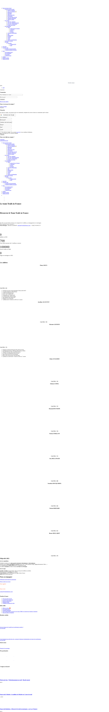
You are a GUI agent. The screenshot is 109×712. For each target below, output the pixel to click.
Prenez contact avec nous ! (5, 581)
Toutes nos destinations (12, 39)
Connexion (2, 139)
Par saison (10, 43)
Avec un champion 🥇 (12, 11)
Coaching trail (5, 47)
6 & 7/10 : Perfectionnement (13, 22)
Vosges (9, 37)
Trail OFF (10, 13)
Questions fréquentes (12, 18)
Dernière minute (6, 57)
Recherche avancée (9, 41)
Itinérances (10, 12)
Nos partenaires (8, 53)
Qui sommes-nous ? (9, 52)
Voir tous (12, 31)
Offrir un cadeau (11, 19)
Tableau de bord (6, 59)
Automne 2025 (13, 44)
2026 (11, 45)
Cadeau (4, 56)
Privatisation (10, 16)
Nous (4, 51)
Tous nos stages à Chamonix (8, 612)
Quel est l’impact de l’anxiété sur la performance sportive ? (11, 627)
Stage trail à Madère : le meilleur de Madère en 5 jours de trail (16, 694)
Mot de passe (2, 97)
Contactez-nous (8, 55)
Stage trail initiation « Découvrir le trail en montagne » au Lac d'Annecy (18, 709)
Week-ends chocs (11, 15)
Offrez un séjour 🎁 (7, 608)
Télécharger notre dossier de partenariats (8, 579)
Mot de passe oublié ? (4, 101)
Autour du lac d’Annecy (15, 28)
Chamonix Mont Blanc (12, 33)
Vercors (11, 30)
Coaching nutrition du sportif (11, 50)
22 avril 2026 (2, 628)
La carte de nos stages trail (8, 599)
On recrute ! (7, 54)
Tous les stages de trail (7, 8)
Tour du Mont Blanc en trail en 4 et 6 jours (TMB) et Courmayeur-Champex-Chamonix (20, 611)
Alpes (9, 27)
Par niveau (7, 20)
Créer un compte (3, 106)
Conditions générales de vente (8, 603)
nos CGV (18, 132)
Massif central (10, 35)
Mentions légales (6, 602)
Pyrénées (9, 36)
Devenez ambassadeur (7, 601)
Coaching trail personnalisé (10, 48)
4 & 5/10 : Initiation (11, 21)
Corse (9, 38)
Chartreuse (12, 29)
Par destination (8, 26)
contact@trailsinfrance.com (6, 591)
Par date (6, 42)
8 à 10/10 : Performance (12, 24)
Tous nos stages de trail (9, 9)
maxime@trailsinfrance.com (24, 225)
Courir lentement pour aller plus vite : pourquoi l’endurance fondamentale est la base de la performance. (20, 639)
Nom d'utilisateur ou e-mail (5, 94)
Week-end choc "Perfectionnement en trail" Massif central (15, 680)
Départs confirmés (11, 10)
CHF (4, 87)
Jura (8, 34)
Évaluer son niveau (11, 25)
